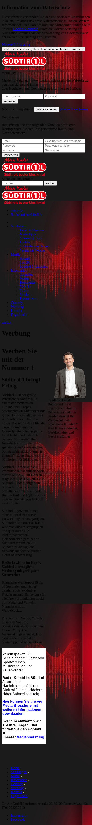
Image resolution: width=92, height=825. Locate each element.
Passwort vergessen (74, 109)
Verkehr (25, 286)
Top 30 (25, 262)
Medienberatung (30, 737)
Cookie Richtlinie (25, 29)
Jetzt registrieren (46, 109)
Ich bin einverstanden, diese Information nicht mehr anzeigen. (43, 49)
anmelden (17, 210)
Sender (24, 294)
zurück (6, 322)
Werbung (17, 307)
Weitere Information (16, 45)
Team (23, 290)
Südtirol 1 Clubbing (34, 266)
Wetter (24, 278)
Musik (15, 254)
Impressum (18, 815)
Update (25, 242)
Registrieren (10, 117)
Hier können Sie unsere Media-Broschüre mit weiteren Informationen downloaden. (22, 707)
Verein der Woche (32, 250)
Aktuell (25, 258)
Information (19, 270)
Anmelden (9, 73)
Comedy (17, 303)
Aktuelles (26, 274)
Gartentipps (28, 234)
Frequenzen (28, 298)
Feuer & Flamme (32, 230)
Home (15, 768)
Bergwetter (27, 282)
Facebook (18, 819)
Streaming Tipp (30, 238)
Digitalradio (19, 315)
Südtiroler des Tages (34, 246)
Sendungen (19, 226)
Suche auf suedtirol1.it (17, 179)
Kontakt (16, 311)
